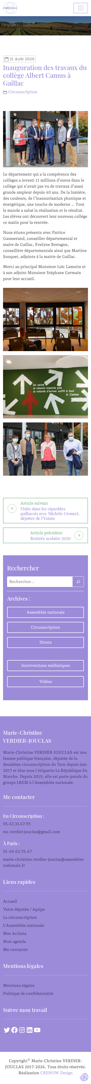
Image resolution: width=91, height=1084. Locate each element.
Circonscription (22, 91)
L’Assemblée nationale (23, 925)
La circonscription (20, 917)
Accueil (10, 901)
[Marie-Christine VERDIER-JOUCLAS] (11, 8)
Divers (45, 642)
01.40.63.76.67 (17, 851)
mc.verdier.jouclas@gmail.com (31, 831)
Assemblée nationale (46, 612)
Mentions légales (18, 985)
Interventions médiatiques (45, 665)
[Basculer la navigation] (80, 8)
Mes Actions (14, 933)
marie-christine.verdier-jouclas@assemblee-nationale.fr (44, 862)
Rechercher (23, 568)
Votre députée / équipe (24, 909)
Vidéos (45, 681)
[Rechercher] (78, 581)
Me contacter (15, 949)
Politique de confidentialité (28, 993)
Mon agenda (14, 941)
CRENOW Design (56, 1072)
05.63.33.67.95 (17, 823)
